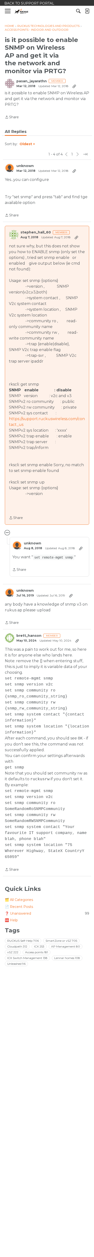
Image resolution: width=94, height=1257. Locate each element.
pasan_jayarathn (31, 81)
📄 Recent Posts (19, 907)
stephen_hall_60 (35, 232)
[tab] (15, 132)
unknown (25, 166)
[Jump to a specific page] (85, 154)
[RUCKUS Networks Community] (21, 11)
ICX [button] (39, 946)
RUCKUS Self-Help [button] (23, 940)
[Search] (78, 11)
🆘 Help (11, 920)
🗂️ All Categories (19, 900)
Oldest (26, 144)
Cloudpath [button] (17, 946)
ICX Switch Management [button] (27, 958)
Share (12, 117)
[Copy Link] (74, 86)
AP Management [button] (65, 946)
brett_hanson (28, 636)
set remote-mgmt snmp (53, 557)
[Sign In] (87, 11)
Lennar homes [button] (67, 958)
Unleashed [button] (16, 963)
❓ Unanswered (47, 913)
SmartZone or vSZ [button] (61, 940)
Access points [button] (36, 952)
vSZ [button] (12, 952)
